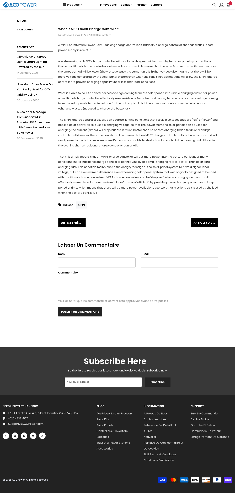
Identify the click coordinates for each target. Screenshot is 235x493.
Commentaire (68, 273)
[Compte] (221, 5)
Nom (61, 254)
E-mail (145, 254)
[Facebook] (6, 435)
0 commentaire (102, 35)
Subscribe (158, 382)
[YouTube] (33, 435)
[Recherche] (214, 4)
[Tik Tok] (24, 435)
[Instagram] (15, 435)
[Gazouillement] (42, 435)
